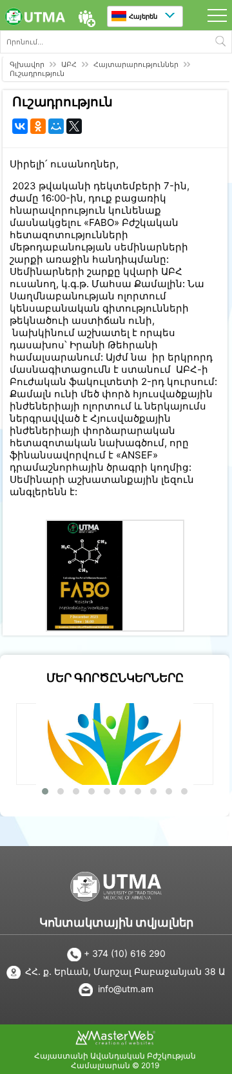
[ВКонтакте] (20, 126)
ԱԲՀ (69, 64)
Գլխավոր (27, 64)
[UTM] (35, 18)
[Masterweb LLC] (115, 1041)
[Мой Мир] (56, 126)
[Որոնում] (220, 41)
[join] (86, 19)
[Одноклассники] (38, 126)
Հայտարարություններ (136, 64)
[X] (74, 126)
